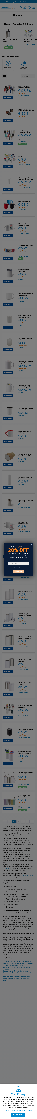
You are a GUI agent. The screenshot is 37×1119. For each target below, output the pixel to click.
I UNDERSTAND (18, 1115)
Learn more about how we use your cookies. (18, 1110)
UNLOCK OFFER (18, 571)
